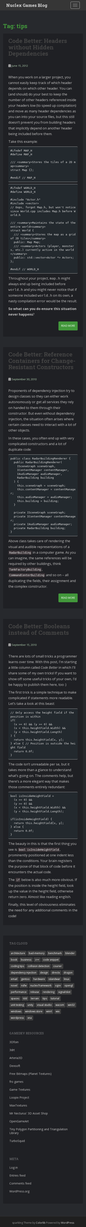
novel (14, 985)
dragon (68, 972)
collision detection (38, 966)
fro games (16, 1082)
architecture (18, 953)
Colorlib (41, 1222)
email (14, 979)
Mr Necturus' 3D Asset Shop (28, 1113)
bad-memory (36, 953)
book (14, 959)
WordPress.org (19, 1191)
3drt (12, 1050)
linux (66, 979)
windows (16, 1011)
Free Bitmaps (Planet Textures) (30, 1074)
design (44, 972)
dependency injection (23, 972)
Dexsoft (14, 1066)
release (34, 992)
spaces (15, 998)
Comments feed (20, 1183)
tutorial (55, 998)
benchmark (55, 953)
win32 (71, 1005)
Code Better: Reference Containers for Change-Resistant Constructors (42, 360)
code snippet (51, 959)
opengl (68, 985)
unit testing (17, 1005)
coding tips (17, 966)
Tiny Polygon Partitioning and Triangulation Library (38, 1131)
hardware (39, 979)
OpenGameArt (19, 1121)
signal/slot (64, 992)
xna (30, 1018)
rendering (48, 992)
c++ (37, 959)
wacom (60, 1005)
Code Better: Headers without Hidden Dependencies (37, 47)
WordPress (67, 1222)
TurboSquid (17, 1141)
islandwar (54, 979)
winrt (49, 1011)
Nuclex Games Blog (26, 5)
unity (30, 1005)
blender (70, 953)
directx (56, 972)
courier (57, 966)
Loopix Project (19, 1097)
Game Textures (19, 1090)
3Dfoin (14, 1042)
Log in (13, 1167)
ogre (58, 985)
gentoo (25, 979)
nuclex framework (40, 985)
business (26, 959)
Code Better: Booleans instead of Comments (39, 629)
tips (45, 998)
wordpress (17, 1018)
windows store (33, 1011)
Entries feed (17, 1175)
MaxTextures (18, 1105)
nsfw (24, 985)
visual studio (44, 1005)
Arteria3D (15, 1058)
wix (57, 1011)
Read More (68, 325)
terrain (35, 998)
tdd (25, 998)
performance (19, 992)
